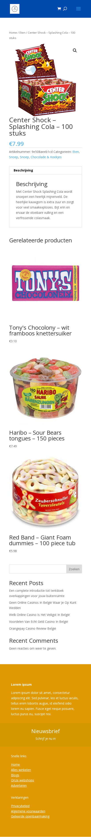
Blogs (15, 775)
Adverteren (19, 785)
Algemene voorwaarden (28, 811)
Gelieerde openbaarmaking (30, 816)
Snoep (13, 157)
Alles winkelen (21, 770)
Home (13, 33)
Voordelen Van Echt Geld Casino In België (38, 621)
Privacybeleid (20, 806)
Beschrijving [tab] (23, 170)
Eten (22, 33)
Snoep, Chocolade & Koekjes (41, 157)
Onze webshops (22, 780)
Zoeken (74, 569)
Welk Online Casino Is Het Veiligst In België (39, 615)
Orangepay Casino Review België (32, 628)
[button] (75, 51)
